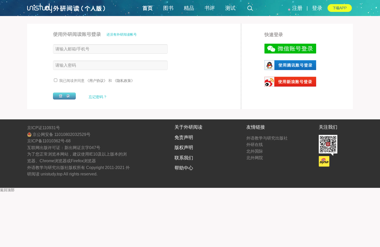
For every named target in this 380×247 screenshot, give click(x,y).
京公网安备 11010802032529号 (61, 134)
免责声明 (183, 137)
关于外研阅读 (188, 127)
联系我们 (183, 157)
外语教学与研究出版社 (267, 138)
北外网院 (254, 158)
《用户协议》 (97, 81)
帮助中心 (183, 168)
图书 (168, 8)
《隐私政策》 (124, 81)
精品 (189, 8)
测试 (230, 8)
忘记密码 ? (97, 97)
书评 (209, 8)
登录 (317, 8)
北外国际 (254, 151)
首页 (147, 8)
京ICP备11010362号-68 (49, 141)
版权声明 (183, 147)
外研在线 (254, 144)
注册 (297, 8)
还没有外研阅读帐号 (122, 34)
